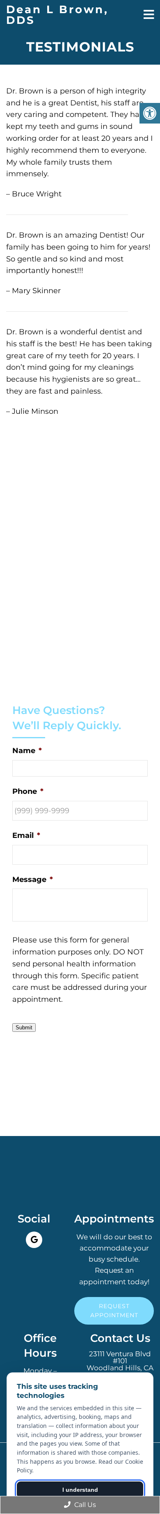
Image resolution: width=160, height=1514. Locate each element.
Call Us (84, 1505)
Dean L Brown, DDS (57, 15)
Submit (24, 1027)
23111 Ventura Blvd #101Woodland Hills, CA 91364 (120, 1365)
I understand (80, 1489)
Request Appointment (114, 1310)
